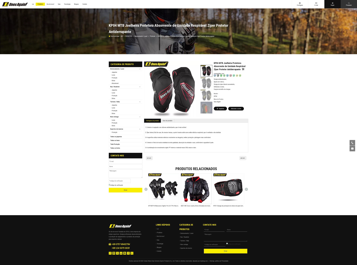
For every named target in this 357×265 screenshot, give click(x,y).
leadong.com (204, 261)
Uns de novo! (50, 4)
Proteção (114, 78)
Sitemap (212, 261)
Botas (113, 80)
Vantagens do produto (152, 121)
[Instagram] (124, 253)
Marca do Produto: (219, 99)
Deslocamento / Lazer (117, 69)
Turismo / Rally (115, 102)
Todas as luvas (115, 140)
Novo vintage (114, 117)
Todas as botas (115, 148)
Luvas (113, 75)
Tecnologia (67, 4)
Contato (84, 4)
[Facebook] (110, 253)
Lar (33, 4)
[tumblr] (132, 253)
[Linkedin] (113, 253)
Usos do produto (167, 121)
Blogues (76, 4)
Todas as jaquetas (116, 137)
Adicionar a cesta (236, 108)
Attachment (115, 83)
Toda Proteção (115, 144)
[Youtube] (121, 253)
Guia (59, 4)
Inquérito (221, 108)
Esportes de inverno (116, 129)
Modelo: (216, 93)
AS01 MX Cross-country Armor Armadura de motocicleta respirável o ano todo (196, 206)
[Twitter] (117, 253)
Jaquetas (114, 72)
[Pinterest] (128, 253)
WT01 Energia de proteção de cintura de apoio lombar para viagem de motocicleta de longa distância (228, 206)
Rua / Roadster (115, 87)
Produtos (40, 4)
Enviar (125, 190)
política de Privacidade (221, 261)
